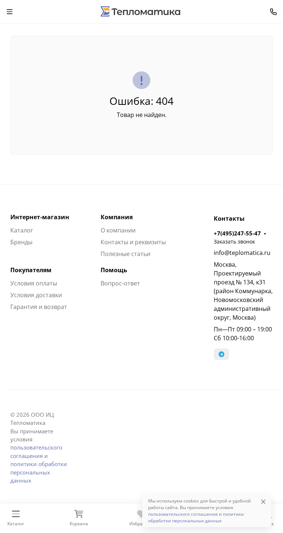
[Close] (263, 501)
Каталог (21, 230)
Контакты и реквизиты (133, 242)
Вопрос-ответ (120, 283)
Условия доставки (36, 295)
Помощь (114, 270)
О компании (118, 230)
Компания (117, 217)
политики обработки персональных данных (38, 472)
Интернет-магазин (39, 217)
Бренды (21, 242)
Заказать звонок (234, 241)
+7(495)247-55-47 (237, 233)
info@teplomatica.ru (242, 253)
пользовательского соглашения (183, 514)
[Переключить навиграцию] (9, 12)
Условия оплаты (33, 283)
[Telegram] (221, 354)
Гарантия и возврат (38, 307)
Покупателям (31, 270)
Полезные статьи (125, 254)
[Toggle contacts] (273, 12)
